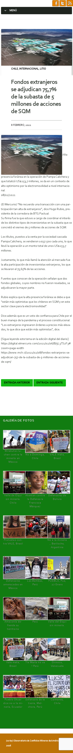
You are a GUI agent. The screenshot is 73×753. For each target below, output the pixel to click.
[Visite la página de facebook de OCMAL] (55, 3)
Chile (14, 68)
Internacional (29, 68)
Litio (43, 68)
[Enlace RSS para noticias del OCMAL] (70, 3)
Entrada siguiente (49, 382)
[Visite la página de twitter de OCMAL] (62, 3)
